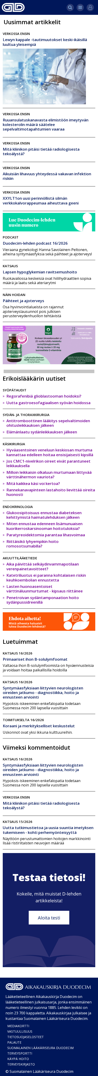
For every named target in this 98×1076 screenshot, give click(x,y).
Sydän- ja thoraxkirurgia (26, 414)
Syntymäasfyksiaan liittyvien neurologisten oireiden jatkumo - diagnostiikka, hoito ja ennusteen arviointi (43, 692)
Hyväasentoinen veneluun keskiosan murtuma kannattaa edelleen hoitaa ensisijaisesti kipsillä (49, 452)
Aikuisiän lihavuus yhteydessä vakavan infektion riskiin (47, 176)
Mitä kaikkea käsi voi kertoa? (33, 483)
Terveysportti (19, 1053)
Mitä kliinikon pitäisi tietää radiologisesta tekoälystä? (41, 151)
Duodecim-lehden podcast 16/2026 (35, 243)
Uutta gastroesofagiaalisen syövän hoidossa (48, 402)
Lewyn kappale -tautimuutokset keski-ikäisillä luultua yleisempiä (45, 42)
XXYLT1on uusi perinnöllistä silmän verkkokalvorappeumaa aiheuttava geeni (41, 200)
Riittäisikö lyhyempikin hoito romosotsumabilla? (32, 544)
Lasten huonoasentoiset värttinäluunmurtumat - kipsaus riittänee (44, 589)
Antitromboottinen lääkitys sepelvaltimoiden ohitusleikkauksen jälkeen (48, 423)
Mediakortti (18, 1026)
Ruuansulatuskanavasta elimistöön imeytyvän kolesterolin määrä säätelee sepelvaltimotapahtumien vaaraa (45, 124)
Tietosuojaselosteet (25, 1037)
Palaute (14, 1042)
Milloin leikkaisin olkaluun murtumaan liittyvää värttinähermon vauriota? (49, 474)
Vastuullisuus (19, 1031)
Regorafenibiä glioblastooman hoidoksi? (43, 396)
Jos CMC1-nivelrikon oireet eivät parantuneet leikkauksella (48, 463)
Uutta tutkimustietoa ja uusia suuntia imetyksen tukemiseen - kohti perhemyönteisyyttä (48, 830)
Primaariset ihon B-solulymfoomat (35, 659)
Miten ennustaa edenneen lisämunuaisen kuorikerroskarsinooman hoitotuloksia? (44, 526)
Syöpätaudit (14, 390)
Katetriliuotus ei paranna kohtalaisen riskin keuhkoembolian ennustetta (46, 577)
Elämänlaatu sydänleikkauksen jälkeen (41, 432)
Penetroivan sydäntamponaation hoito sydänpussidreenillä (42, 600)
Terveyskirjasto (21, 1064)
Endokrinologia (18, 506)
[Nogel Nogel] (49, 344)
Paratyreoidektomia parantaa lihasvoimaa (45, 534)
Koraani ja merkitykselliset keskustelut (39, 725)
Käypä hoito (18, 1059)
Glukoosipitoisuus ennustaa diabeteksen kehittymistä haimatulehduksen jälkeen (44, 515)
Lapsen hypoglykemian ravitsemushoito (40, 272)
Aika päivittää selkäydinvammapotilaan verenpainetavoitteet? (42, 566)
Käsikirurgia (14, 444)
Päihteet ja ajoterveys (23, 300)
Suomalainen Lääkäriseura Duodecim (40, 1048)
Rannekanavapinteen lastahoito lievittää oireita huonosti (50, 492)
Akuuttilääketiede (20, 558)
